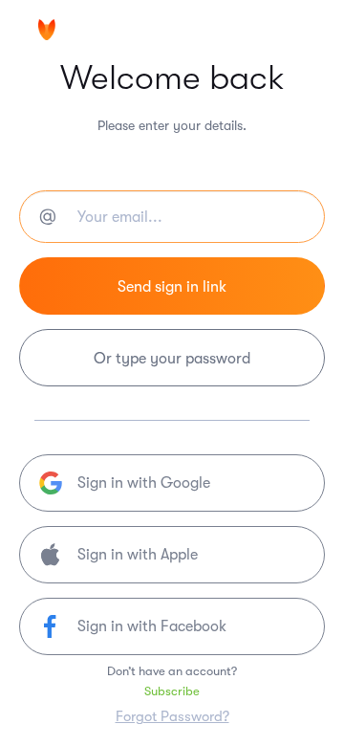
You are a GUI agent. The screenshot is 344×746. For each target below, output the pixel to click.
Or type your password (172, 358)
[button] (172, 554)
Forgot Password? (172, 716)
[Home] (95, 31)
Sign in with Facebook (151, 626)
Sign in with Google (143, 483)
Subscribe (172, 691)
